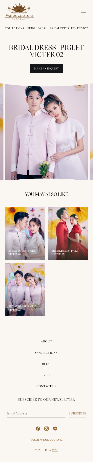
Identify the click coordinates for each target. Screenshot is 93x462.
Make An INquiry (46, 68)
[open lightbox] (46, 131)
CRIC (55, 450)
